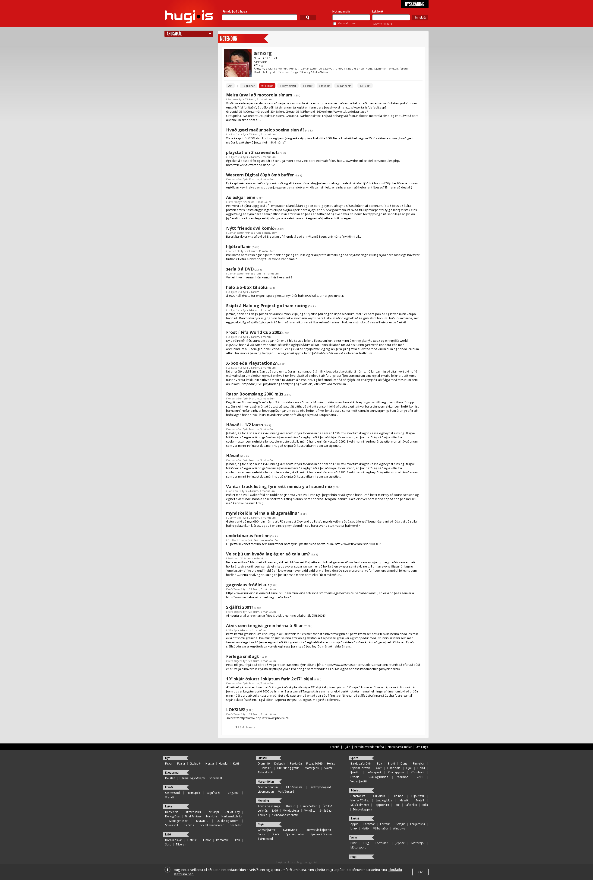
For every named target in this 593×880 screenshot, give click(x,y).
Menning (263, 801)
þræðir (267, 85)
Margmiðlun (266, 782)
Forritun (393, 68)
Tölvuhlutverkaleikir (211, 825)
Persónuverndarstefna (369, 747)
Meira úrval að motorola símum (259, 95)
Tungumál (232, 793)
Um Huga (422, 747)
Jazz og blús (384, 800)
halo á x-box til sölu (246, 287)
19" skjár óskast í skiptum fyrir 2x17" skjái (269, 679)
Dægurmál (172, 773)
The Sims (188, 825)
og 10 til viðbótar (317, 72)
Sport (354, 758)
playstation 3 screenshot (252, 152)
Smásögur (326, 811)
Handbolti (394, 768)
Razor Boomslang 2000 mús (254, 394)
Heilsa (331, 763)
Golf (379, 768)
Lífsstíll (262, 758)
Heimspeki (194, 793)
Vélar (353, 837)
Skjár (261, 824)
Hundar (294, 68)
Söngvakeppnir (362, 809)
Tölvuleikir (235, 825)
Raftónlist (411, 805)
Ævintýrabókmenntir (285, 815)
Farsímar (232, 99)
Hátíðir (191, 840)
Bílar (230, 630)
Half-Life (211, 816)
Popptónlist (381, 805)
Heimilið (266, 768)
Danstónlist (234, 491)
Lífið (168, 834)
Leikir (168, 806)
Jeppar (400, 843)
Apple (354, 824)
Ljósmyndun (266, 792)
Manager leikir (178, 821)
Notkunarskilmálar (400, 747)
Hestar (209, 763)
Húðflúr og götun (288, 768)
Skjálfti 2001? (239, 607)
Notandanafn (341, 11)
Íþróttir (404, 68)
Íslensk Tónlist (359, 800)
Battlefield (233, 251)
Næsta (250, 727)
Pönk (397, 805)
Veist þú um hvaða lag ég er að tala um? (268, 554)
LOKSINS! (235, 709)
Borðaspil (213, 812)
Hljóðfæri (417, 796)
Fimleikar (419, 763)
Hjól (409, 768)
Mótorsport (358, 847)
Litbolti (355, 777)
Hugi (353, 857)
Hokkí (421, 768)
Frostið (335, 747)
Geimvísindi (234, 517)
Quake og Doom (227, 821)
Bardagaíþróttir (360, 763)
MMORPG (202, 821)
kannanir (344, 85)
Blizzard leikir (192, 812)
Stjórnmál (215, 778)
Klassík (404, 800)
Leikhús (263, 811)
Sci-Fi (275, 834)
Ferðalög (296, 763)
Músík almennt (359, 805)
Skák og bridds (378, 777)
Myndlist (309, 811)
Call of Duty (232, 812)
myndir (324, 85)
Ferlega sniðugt (242, 656)
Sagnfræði (213, 793)
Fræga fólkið (298, 72)
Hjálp (347, 747)
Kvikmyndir (269, 72)
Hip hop (359, 68)
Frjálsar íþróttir (360, 768)
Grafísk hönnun (277, 68)
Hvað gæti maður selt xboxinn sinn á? (265, 130)
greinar (248, 85)
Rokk (257, 72)
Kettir (236, 763)
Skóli (237, 840)
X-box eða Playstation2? (251, 363)
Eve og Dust (172, 816)
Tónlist (355, 790)
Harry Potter (308, 806)
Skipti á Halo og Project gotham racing (267, 305)
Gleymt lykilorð (382, 23)
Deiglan (170, 778)
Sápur (261, 834)
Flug (366, 843)
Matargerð (312, 768)
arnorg (263, 52)
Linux (338, 68)
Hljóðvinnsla (294, 787)
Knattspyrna (396, 772)
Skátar (328, 768)
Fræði (169, 787)
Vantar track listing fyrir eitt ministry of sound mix (279, 486)
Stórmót (402, 777)
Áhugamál (174, 34)
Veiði (420, 777)
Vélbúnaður (234, 179)
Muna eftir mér (347, 23)
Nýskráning (414, 4)
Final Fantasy (193, 816)
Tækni (354, 818)
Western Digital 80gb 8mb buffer (260, 175)
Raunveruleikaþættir (318, 830)
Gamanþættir (308, 68)
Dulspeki (280, 763)
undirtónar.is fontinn (248, 535)
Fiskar (169, 763)
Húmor (206, 840)
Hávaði (233, 455)
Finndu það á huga (235, 11)
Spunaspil (171, 825)
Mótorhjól (417, 843)
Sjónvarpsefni (295, 834)
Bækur (290, 806)
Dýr (167, 758)
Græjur (400, 824)
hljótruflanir (238, 246)
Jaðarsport (374, 772)
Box (379, 763)
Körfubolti (417, 772)
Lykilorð (377, 11)
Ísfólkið (327, 806)
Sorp (168, 844)
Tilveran (283, 72)
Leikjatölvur (326, 68)
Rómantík (222, 840)
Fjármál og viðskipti (192, 778)
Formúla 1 (382, 843)
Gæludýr (195, 763)
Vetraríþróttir (359, 781)
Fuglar (181, 763)
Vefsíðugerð (235, 589)
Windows (399, 828)
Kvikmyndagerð (321, 787)
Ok (420, 872)
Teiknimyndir (266, 839)
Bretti (391, 763)
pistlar (307, 85)
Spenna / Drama (321, 834)
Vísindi (348, 68)
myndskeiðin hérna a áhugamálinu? (262, 513)
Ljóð (275, 811)
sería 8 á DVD (240, 269)
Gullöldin (379, 796)
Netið (369, 68)
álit (365, 85)
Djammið (380, 68)
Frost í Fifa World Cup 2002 (253, 332)
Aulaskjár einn (240, 197)
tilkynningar (288, 85)
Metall (420, 800)
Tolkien (262, 815)
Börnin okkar (173, 840)
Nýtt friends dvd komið (250, 228)
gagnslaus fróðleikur (247, 584)
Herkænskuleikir (232, 816)
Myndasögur (291, 811)
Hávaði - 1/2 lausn (244, 424)
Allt (230, 85)
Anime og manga (269, 806)
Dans (404, 763)
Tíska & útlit (265, 772)
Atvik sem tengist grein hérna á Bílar (264, 625)
